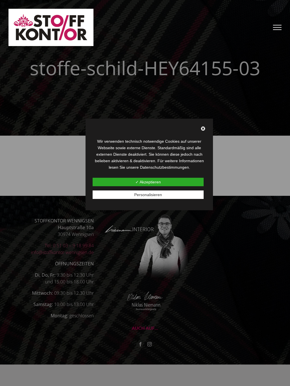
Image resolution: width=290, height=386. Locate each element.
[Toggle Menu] (277, 27)
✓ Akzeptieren (148, 182)
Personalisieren (148, 194)
